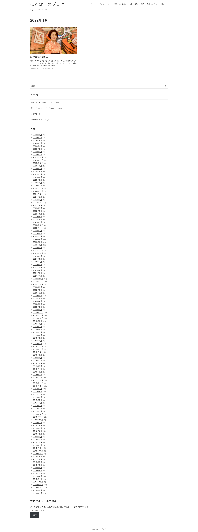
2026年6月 (39, 140)
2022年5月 (39, 236)
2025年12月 (39, 157)
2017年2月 (39, 408)
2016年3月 (39, 439)
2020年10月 (39, 284)
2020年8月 (39, 290)
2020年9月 (39, 287)
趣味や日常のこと (41, 119)
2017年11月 (39, 383)
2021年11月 (39, 250)
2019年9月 (39, 321)
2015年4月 (39, 470)
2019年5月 (39, 332)
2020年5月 (39, 298)
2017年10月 (40, 386)
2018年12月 (39, 346)
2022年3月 (39, 242)
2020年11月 (40, 281)
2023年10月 (39, 202)
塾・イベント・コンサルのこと (47, 108)
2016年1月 (39, 445)
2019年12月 (40, 312)
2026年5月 (39, 143)
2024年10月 (39, 194)
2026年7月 (39, 137)
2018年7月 (39, 360)
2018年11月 (39, 349)
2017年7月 (39, 394)
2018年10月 (39, 352)
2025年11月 (39, 160)
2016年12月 (39, 414)
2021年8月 (39, 259)
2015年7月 (39, 462)
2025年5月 (39, 174)
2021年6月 (39, 264)
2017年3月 (39, 405)
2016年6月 (39, 431)
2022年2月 (39, 244)
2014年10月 (40, 487)
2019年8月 (39, 323)
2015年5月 (39, 467)
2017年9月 (39, 388)
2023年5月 (39, 216)
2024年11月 (39, 191)
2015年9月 (39, 456)
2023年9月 (39, 205)
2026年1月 (39, 154)
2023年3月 (39, 222)
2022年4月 (39, 239)
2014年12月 (39, 481)
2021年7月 (39, 261)
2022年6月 (39, 233)
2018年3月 (39, 371)
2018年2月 (39, 374)
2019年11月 (40, 315)
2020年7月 (39, 292)
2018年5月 (39, 366)
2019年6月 (39, 329)
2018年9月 (39, 354)
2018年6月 (39, 363)
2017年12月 (40, 380)
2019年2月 (39, 340)
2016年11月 (40, 417)
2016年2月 (39, 442)
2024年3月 (39, 199)
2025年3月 (39, 180)
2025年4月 (39, 177)
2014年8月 (39, 493)
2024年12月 (39, 188)
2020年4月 (39, 301)
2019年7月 (39, 326)
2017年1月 (39, 411)
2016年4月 (39, 436)
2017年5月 (39, 400)
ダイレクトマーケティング (45, 102)
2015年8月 (39, 459)
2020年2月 (39, 307)
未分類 (35, 113)
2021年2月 (39, 273)
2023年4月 (39, 219)
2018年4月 (39, 369)
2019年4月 (39, 335)
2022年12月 (39, 225)
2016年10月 (39, 419)
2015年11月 (39, 450)
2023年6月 (39, 213)
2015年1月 (39, 479)
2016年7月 (39, 428)
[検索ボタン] (165, 86)
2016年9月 (39, 422)
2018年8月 (39, 357)
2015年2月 (39, 476)
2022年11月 (39, 228)
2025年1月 (39, 185)
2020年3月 (39, 304)
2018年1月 (39, 377)
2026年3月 (39, 149)
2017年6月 (39, 397)
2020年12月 (40, 278)
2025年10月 (39, 163)
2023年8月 (39, 208)
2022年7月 (39, 230)
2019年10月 (40, 318)
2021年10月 (39, 253)
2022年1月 (39, 247)
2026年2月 (39, 151)
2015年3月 (39, 473)
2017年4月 (39, 402)
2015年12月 (39, 448)
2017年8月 (39, 391)
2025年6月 (39, 171)
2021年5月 (39, 267)
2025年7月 (39, 168)
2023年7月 (39, 211)
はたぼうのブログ (47, 4)
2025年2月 (39, 182)
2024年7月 (39, 196)
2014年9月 (39, 490)
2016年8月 (39, 425)
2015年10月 (39, 453)
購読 (35, 515)
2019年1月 (39, 343)
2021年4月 (39, 270)
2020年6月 (39, 295)
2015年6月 (39, 465)
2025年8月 (39, 165)
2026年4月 (39, 146)
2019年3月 (39, 338)
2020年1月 (39, 309)
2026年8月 (39, 134)
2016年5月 (39, 433)
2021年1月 (39, 275)
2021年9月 (39, 256)
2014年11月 (40, 484)
